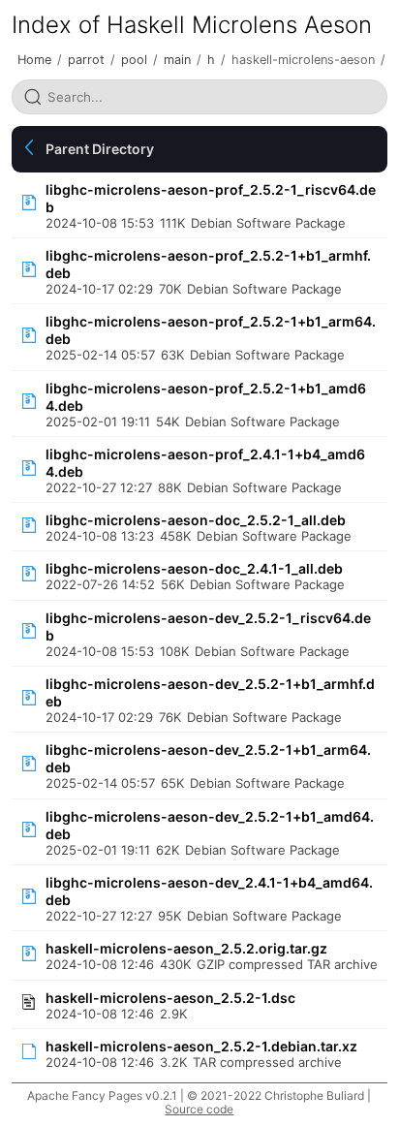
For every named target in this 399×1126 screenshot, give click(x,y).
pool (134, 59)
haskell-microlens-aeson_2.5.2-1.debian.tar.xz (201, 1046)
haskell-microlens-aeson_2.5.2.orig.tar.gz (186, 948)
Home (34, 59)
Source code (199, 1109)
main (177, 59)
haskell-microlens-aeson (303, 59)
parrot (86, 59)
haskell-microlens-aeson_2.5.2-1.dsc (170, 997)
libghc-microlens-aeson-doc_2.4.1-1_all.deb (194, 568)
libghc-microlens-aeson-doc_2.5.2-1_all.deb (196, 520)
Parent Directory (100, 149)
